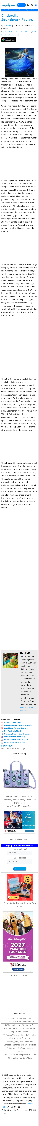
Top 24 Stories (30, 10)
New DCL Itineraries (12, 722)
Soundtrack (15, 35)
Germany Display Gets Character (17, 734)
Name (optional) (20, 849)
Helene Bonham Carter (18, 32)
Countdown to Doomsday (14, 737)
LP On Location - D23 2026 (14, 742)
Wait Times (19, 10)
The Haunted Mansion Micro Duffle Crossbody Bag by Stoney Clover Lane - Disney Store (20, 799)
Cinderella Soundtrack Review (17, 17)
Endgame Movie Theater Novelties (18, 725)
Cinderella (8, 32)
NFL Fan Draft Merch (12, 731)
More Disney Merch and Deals (20, 806)
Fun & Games (8, 10)
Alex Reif (7, 25)
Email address (20, 858)
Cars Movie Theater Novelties (16, 728)
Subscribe (21, 5)
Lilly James (28, 32)
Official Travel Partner (19, 839)
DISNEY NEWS (7, 746)
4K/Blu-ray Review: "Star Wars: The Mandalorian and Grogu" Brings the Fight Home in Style (19, 1028)
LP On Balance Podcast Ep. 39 (16, 739)
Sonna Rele (8, 35)
